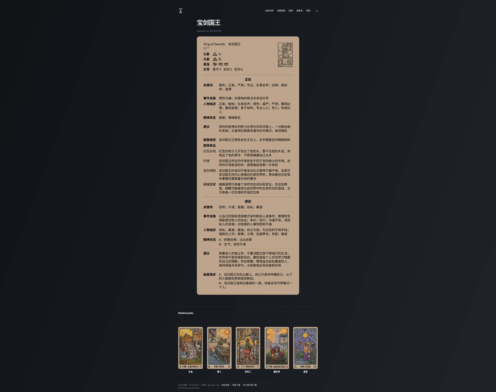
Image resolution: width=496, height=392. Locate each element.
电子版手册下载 (250, 385)
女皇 (190, 372)
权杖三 (248, 372)
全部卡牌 (269, 10)
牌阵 (308, 10)
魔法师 (277, 372)
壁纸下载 (236, 385)
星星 (305, 372)
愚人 (219, 372)
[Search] (317, 11)
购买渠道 (226, 385)
